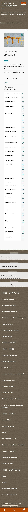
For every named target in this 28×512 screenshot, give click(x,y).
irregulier (24, 169)
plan (23, 110)
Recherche (14, 510)
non (23, 189)
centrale (24, 185)
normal (23, 151)
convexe (24, 108)
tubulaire (24, 174)
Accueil (3, 22)
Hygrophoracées (14, 72)
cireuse (24, 115)
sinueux (24, 171)
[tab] (14, 79)
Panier (21, 509)
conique (24, 106)
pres (23, 224)
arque (23, 164)
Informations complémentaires (11, 78)
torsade (24, 172)
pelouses (24, 220)
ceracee (24, 113)
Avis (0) (6, 82)
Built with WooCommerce (16, 506)
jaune (23, 101)
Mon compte (4, 510)
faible (23, 206)
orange (24, 103)
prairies (24, 222)
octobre (24, 215)
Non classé (8, 22)
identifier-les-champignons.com (9, 5)
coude (23, 166)
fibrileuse (24, 118)
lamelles (24, 127)
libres (23, 143)
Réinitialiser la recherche (6, 285)
